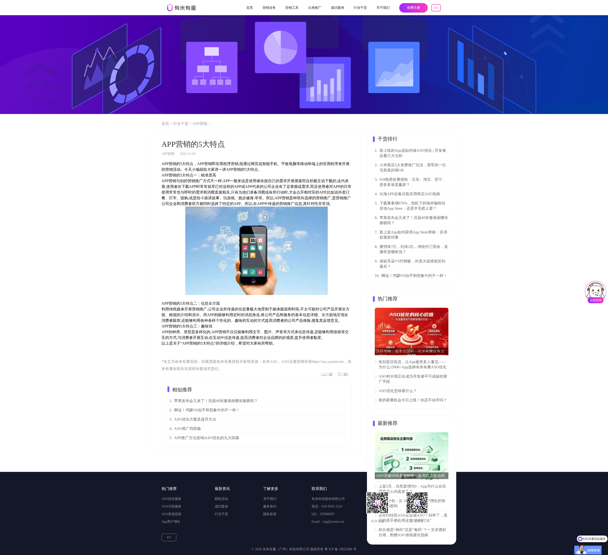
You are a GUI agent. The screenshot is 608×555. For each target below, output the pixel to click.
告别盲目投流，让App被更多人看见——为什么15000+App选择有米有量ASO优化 (412, 364)
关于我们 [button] (383, 7)
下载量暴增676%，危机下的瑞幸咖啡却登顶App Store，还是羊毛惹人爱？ (412, 205)
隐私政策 (269, 514)
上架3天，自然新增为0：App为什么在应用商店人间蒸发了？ (412, 488)
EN (436, 7)
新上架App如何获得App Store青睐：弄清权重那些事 (413, 234)
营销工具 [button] (292, 7)
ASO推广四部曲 (187, 429)
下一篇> (343, 374)
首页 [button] (249, 7)
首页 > (167, 124)
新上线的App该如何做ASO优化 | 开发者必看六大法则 (413, 153)
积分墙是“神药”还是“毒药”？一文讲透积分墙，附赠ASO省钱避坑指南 (412, 532)
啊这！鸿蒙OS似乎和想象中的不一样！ (207, 410)
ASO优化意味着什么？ (398, 391)
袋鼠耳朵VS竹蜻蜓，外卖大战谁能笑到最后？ (412, 263)
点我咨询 (595, 300)
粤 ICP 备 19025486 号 (340, 549)
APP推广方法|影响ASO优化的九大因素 (206, 438)
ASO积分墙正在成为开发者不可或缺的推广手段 (413, 379)
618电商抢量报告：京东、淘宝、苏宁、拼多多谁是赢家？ (413, 182)
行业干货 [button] (360, 7)
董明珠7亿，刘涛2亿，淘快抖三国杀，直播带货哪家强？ (414, 249)
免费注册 (413, 7)
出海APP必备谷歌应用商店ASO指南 (410, 194)
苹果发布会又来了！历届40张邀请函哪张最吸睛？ (216, 401)
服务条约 (269, 506)
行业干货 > (182, 124)
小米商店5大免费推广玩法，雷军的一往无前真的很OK (413, 167)
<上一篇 (326, 374)
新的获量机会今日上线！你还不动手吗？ (413, 400)
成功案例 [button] (337, 7)
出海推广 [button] (314, 7)
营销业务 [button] (269, 7)
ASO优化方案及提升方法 (195, 419)
